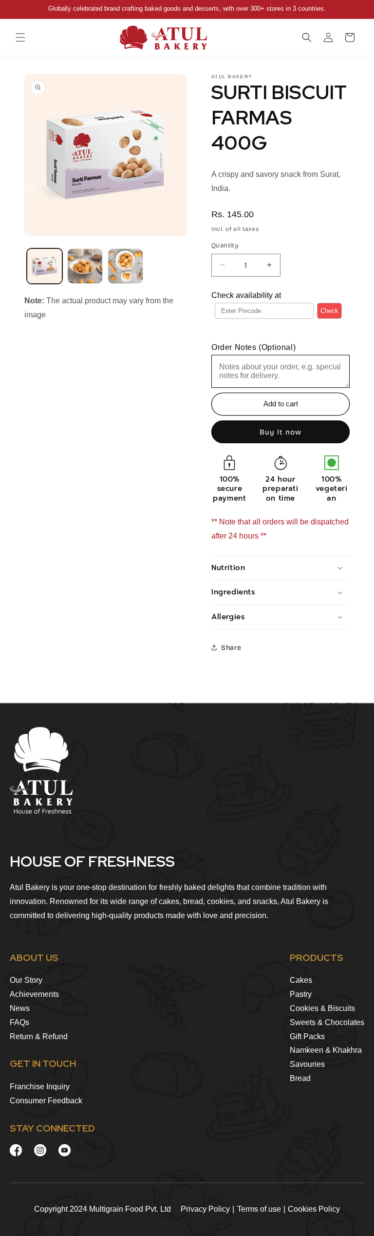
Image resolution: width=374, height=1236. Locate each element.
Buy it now (280, 432)
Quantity (225, 245)
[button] (20, 37)
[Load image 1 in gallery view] (44, 266)
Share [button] (231, 648)
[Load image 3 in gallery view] (125, 266)
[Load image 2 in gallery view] (85, 266)
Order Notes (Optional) (253, 347)
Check (329, 310)
